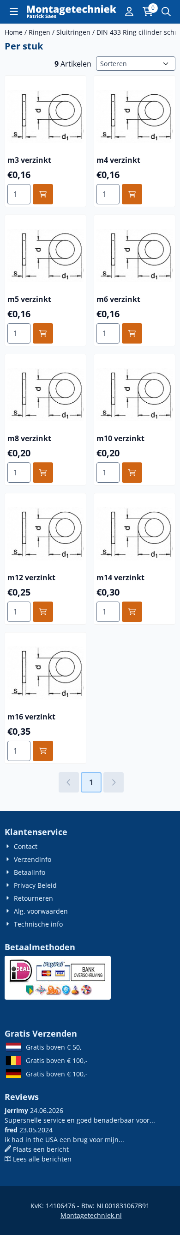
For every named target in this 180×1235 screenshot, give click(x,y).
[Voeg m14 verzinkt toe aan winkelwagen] (132, 612)
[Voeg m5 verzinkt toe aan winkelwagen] (43, 333)
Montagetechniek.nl (91, 1215)
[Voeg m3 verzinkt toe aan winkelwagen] (43, 194)
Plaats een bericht (41, 1149)
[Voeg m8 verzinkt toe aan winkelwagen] (43, 472)
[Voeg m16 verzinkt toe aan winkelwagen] (43, 751)
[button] (14, 11)
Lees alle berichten (42, 1159)
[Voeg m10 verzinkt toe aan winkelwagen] (132, 472)
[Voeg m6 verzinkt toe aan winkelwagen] (132, 333)
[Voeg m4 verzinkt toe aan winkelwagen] (132, 194)
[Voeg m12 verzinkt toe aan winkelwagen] (43, 612)
